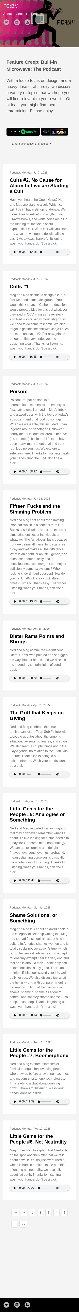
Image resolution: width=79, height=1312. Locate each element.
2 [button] (40, 1212)
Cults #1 (19, 286)
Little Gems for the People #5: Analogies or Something (37, 814)
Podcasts (37, 14)
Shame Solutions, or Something (33, 917)
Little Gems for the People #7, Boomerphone (39, 1052)
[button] (15, 1212)
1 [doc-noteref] (55, 109)
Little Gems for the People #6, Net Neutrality (38, 1139)
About (7, 14)
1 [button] (32, 1212)
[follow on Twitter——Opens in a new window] (7, 22)
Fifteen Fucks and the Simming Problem (35, 509)
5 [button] (64, 1212)
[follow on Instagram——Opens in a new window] (18, 22)
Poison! (19, 391)
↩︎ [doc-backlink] (51, 143)
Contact (21, 14)
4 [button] (56, 1212)
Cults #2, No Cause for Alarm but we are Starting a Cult (39, 185)
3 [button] (48, 1212)
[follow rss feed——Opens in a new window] (28, 22)
